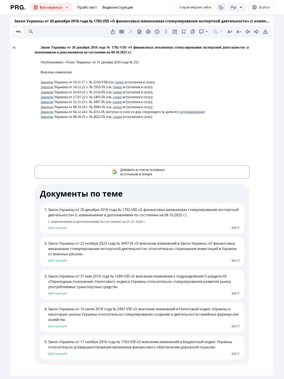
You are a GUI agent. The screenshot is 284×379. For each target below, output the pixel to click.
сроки (119, 82)
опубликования (191, 112)
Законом (47, 82)
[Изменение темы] (221, 7)
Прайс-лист (87, 7)
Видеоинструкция (117, 7)
